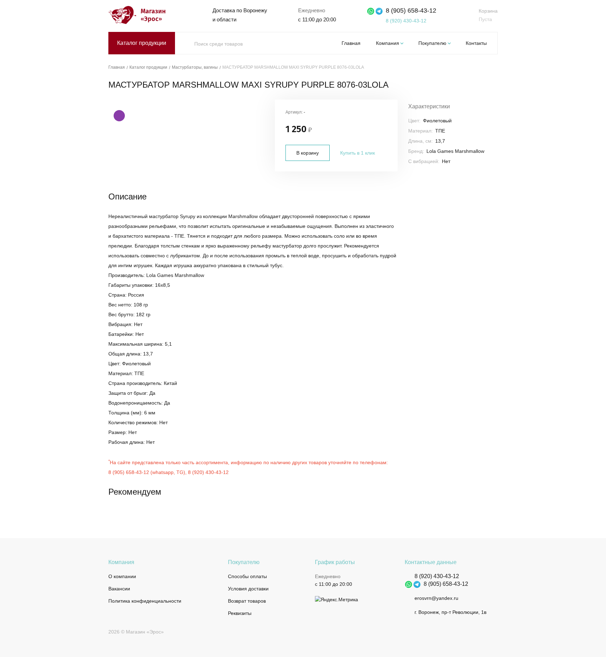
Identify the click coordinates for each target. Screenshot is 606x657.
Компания (387, 43)
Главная (351, 43)
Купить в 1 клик (357, 153)
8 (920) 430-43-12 (406, 20)
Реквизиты (239, 613)
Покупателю (432, 43)
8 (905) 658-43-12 (411, 10)
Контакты (476, 43)
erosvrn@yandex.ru (436, 598)
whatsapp (163, 472)
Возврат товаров (247, 601)
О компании (122, 576)
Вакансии (119, 588)
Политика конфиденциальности (144, 601)
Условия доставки (248, 588)
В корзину (307, 153)
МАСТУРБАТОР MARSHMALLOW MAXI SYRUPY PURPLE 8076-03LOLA (293, 67)
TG (179, 472)
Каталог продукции (141, 43)
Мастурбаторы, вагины (195, 67)
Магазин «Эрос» (152, 15)
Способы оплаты (247, 576)
